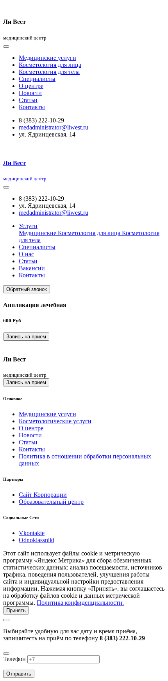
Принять (16, 610)
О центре (31, 86)
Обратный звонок (26, 289)
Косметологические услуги (55, 421)
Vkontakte (32, 533)
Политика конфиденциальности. (80, 602)
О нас (26, 254)
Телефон (14, 659)
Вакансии (32, 268)
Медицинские (38, 233)
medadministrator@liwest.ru (53, 127)
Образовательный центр (51, 501)
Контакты (32, 107)
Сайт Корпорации (43, 494)
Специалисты (37, 78)
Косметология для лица (50, 64)
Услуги (28, 226)
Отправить (18, 674)
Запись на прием (26, 337)
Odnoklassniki (36, 540)
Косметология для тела (49, 71)
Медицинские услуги (47, 57)
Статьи (28, 100)
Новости (30, 93)
